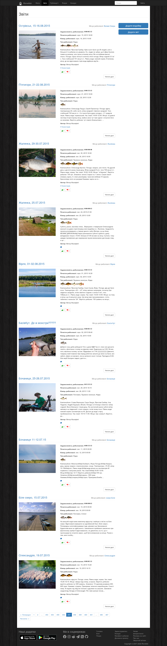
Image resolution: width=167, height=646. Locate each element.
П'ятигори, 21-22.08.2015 (34, 84)
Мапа (38, 3)
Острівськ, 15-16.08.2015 (34, 26)
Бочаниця (111, 378)
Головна (99, 631)
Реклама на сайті (139, 636)
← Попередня (25, 615)
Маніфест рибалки (122, 636)
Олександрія (109, 555)
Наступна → (24, 618)
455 (58, 615)
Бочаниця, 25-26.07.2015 (34, 378)
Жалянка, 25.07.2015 (32, 202)
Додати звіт (133, 31)
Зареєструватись (121, 631)
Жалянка (111, 144)
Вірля (112, 264)
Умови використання (138, 632)
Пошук (98, 636)
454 (52, 615)
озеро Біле (110, 498)
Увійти (142, 3)
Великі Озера (109, 26)
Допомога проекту (121, 638)
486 (101, 615)
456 (63, 615)
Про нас (136, 638)
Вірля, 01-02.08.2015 (31, 264)
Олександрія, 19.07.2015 (34, 555)
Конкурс (73, 3)
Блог (98, 633)
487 (107, 615)
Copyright (128, 644)
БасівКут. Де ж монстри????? (37, 323)
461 (91, 615)
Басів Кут (111, 323)
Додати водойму (133, 25)
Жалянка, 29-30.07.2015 (34, 143)
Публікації (53, 3)
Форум (64, 3)
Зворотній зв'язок (139, 640)
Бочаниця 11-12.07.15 (32, 439)
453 (46, 615)
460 (85, 615)
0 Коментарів (65, 68)
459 (80, 615)
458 (74, 615)
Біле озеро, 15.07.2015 (33, 497)
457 (69, 615)
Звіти (45, 3)
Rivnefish (145, 644)
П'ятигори (111, 85)
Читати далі (109, 76)
